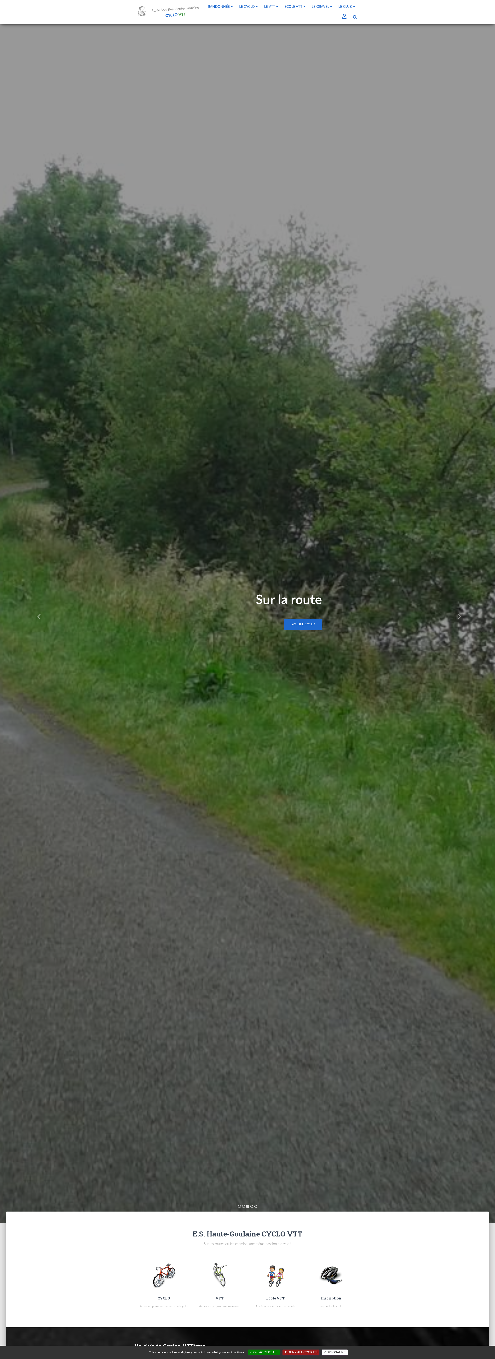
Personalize (335, 1352)
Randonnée (219, 7)
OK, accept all (265, 1352)
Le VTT (270, 7)
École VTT (293, 7)
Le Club (345, 7)
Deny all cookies (302, 1352)
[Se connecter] (344, 17)
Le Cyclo (247, 7)
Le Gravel (321, 7)
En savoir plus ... (300, 624)
